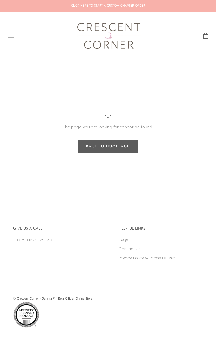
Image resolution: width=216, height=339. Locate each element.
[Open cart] (205, 36)
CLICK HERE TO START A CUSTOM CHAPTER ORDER (108, 5)
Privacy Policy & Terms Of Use (147, 258)
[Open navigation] (11, 36)
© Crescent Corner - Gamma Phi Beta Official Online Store (52, 298)
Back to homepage (108, 146)
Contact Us (130, 248)
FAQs (123, 239)
